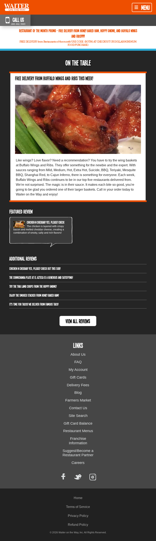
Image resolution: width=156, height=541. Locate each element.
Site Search (78, 416)
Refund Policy (78, 524)
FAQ (78, 362)
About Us (78, 354)
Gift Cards (78, 377)
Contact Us (78, 408)
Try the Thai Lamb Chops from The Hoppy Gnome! (33, 286)
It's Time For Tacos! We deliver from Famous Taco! (33, 304)
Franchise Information (78, 441)
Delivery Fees (78, 385)
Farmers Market (78, 400)
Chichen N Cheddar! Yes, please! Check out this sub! (52, 222)
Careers (78, 463)
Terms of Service (78, 507)
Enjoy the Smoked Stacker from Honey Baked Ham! (34, 295)
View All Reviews (78, 321)
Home (78, 498)
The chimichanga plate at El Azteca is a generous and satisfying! (41, 277)
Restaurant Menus (78, 431)
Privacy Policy (78, 515)
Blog (78, 393)
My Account (78, 370)
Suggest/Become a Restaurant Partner (78, 453)
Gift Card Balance (78, 423)
